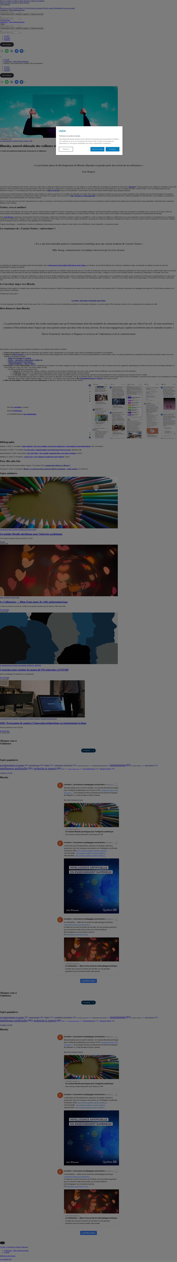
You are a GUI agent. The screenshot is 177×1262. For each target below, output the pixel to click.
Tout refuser (112, 149)
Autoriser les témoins (97, 149)
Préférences (66, 149)
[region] (89, 140)
